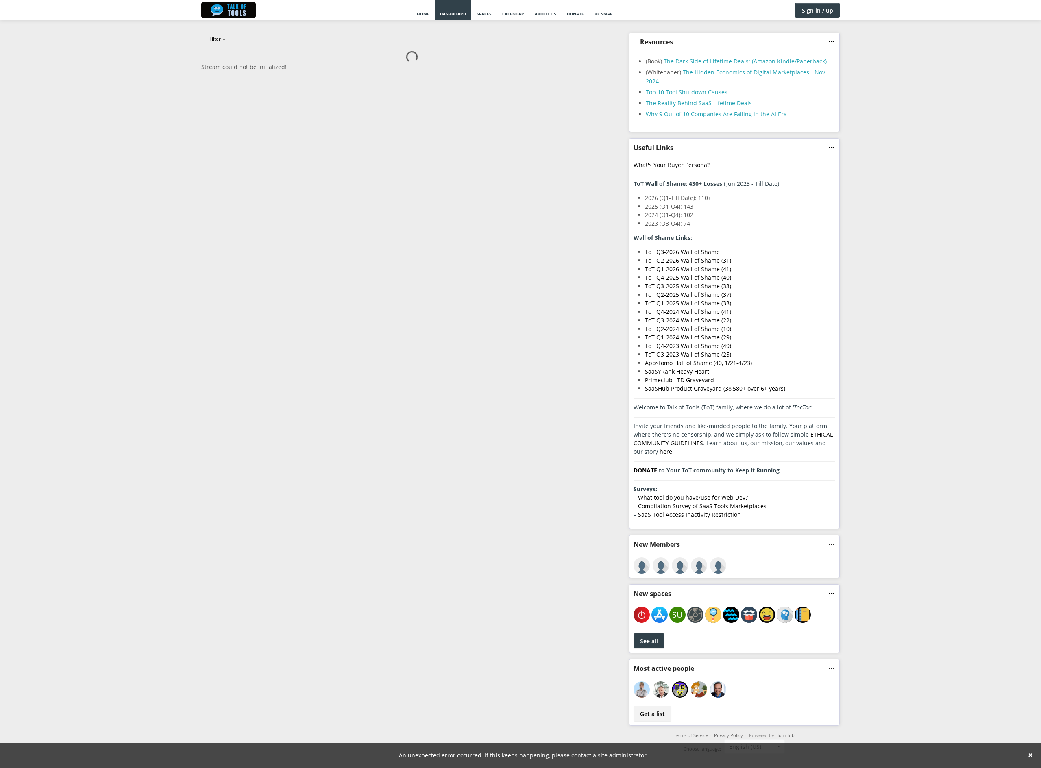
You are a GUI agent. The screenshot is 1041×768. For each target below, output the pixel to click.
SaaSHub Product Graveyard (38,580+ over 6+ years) (715, 388)
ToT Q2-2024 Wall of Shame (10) (688, 329)
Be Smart (605, 14)
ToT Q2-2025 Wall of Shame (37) (688, 294)
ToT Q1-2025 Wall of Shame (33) (688, 303)
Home (423, 14)
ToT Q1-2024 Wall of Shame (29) (688, 337)
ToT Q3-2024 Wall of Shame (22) (688, 320)
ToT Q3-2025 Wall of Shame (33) (688, 286)
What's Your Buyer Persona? (672, 165)
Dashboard (453, 14)
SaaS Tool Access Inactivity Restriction (689, 514)
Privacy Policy (728, 735)
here (666, 451)
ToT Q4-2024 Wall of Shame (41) (688, 311)
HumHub (785, 735)
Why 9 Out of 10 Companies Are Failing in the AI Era (716, 114)
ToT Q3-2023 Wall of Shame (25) (688, 354)
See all (649, 641)
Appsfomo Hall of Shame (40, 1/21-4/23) (698, 363)
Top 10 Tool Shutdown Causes (686, 92)
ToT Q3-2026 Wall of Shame (682, 252)
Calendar (513, 14)
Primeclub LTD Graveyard (679, 380)
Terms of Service (691, 735)
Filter (215, 38)
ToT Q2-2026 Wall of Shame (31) (688, 260)
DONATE (645, 470)
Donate (575, 14)
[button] (831, 41)
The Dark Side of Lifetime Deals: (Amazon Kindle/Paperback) (745, 61)
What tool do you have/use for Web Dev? (693, 497)
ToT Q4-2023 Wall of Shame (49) (688, 346)
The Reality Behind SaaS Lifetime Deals (699, 103)
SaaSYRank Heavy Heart (677, 371)
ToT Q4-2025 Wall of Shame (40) (688, 277)
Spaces (484, 14)
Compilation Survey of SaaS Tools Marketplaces (702, 506)
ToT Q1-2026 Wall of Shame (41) (688, 269)
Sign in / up (817, 10)
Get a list (652, 714)
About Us (545, 14)
